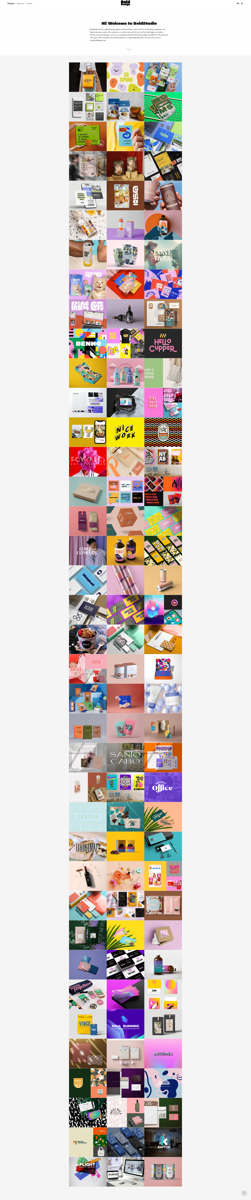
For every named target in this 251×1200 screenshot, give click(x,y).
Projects (11, 3)
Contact (29, 3)
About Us (20, 3)
